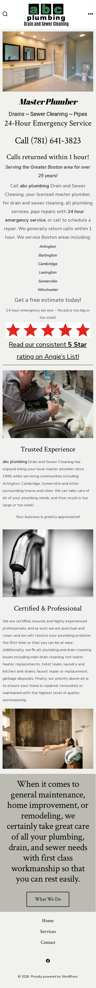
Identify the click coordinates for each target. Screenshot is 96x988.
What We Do (48, 899)
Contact (48, 942)
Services (48, 931)
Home (48, 920)
